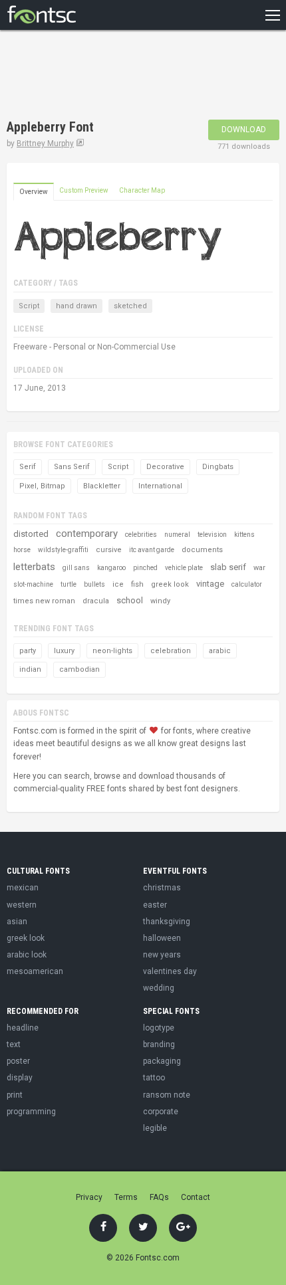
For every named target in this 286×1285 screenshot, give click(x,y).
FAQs (159, 1197)
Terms (126, 1197)
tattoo (154, 1077)
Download (243, 129)
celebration (170, 650)
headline (23, 1028)
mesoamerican (35, 971)
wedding (158, 988)
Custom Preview (83, 190)
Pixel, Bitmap (42, 486)
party (27, 650)
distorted (31, 534)
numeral (177, 534)
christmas (162, 887)
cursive (109, 549)
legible (155, 1128)
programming (31, 1111)
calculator (246, 584)
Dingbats (217, 466)
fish (137, 584)
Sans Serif (72, 466)
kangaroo (111, 567)
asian (17, 921)
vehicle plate (184, 567)
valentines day (170, 971)
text (14, 1044)
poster (18, 1061)
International (160, 486)
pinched (145, 567)
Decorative (165, 466)
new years (162, 954)
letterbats (34, 567)
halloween (162, 938)
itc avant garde (151, 549)
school (129, 600)
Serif (27, 466)
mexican (23, 887)
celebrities (141, 534)
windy (160, 601)
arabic (220, 650)
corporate (160, 1111)
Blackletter (101, 486)
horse (22, 549)
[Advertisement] (113, 76)
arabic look (27, 954)
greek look (170, 584)
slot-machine (33, 584)
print (15, 1095)
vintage (210, 584)
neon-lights (112, 650)
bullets (94, 584)
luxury (64, 650)
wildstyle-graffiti (63, 549)
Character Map (142, 190)
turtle (68, 584)
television (212, 534)
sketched (130, 306)
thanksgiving (166, 921)
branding (159, 1044)
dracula (95, 601)
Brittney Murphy (45, 143)
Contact (195, 1197)
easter (155, 905)
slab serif (228, 567)
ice (118, 584)
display (20, 1077)
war (259, 567)
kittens (244, 534)
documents (202, 549)
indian (30, 669)
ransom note (166, 1095)
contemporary (87, 534)
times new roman (44, 601)
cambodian (79, 669)
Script (29, 306)
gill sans (76, 567)
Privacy (89, 1197)
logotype (158, 1028)
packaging (162, 1061)
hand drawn (76, 306)
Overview (33, 191)
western (22, 905)
